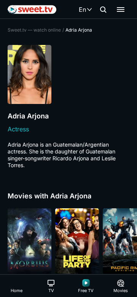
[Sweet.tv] (32, 9)
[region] (68, 241)
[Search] (103, 9)
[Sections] (120, 9)
